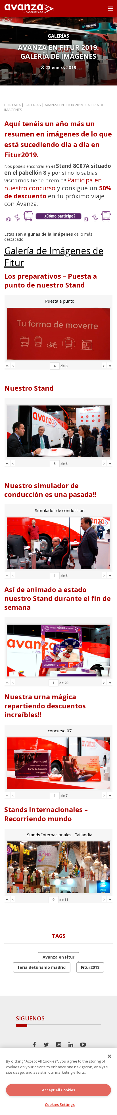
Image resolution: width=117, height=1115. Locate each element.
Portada (12, 104)
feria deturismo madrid (42, 967)
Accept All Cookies (58, 1089)
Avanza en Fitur (58, 957)
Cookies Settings (60, 1104)
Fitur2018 (90, 967)
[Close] (109, 1056)
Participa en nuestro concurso (53, 184)
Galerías (58, 36)
